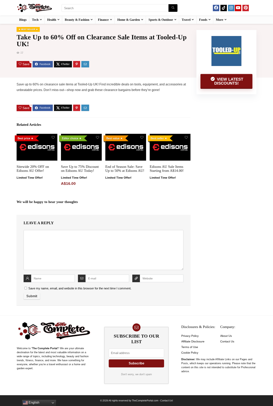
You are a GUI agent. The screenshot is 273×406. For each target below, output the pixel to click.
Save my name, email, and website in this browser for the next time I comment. (79, 288)
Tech (35, 19)
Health (51, 19)
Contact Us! (166, 400)
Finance (103, 19)
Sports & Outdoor (160, 19)
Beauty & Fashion (77, 19)
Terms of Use (189, 347)
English (33, 402)
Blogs (23, 19)
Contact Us (227, 341)
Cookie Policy (189, 352)
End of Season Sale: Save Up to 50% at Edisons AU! (124, 169)
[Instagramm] (231, 8)
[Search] (172, 8)
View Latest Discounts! (228, 81)
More (219, 19)
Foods (203, 19)
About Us (226, 335)
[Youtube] (238, 8)
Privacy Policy (190, 335)
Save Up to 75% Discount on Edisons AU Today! (80, 169)
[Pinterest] (245, 8)
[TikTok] (223, 8)
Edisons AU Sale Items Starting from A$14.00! (167, 169)
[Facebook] (216, 8)
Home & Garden (128, 19)
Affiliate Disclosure (192, 341)
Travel (186, 19)
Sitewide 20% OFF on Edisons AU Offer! (33, 169)
